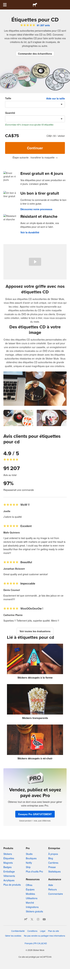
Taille (8, 98)
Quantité (10, 112)
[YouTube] (44, 919)
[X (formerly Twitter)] (32, 919)
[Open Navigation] (5, 4)
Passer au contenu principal (2, 2)
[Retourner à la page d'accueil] (35, 4)
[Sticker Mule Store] (25, 919)
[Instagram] (38, 919)
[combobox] (35, 104)
